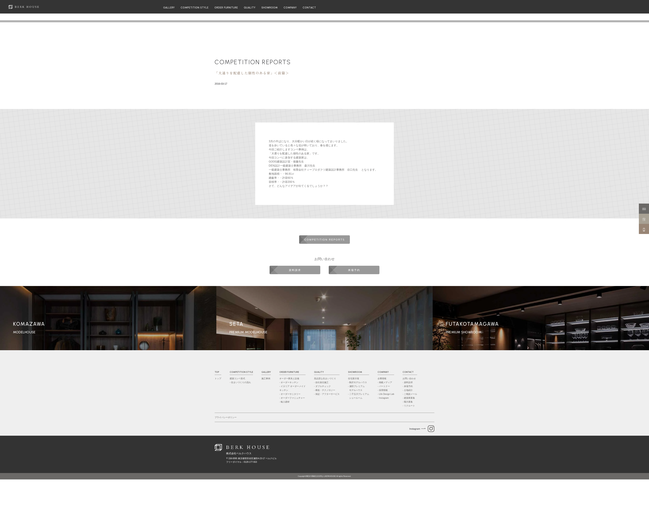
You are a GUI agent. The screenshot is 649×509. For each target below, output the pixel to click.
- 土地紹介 (408, 390)
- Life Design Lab (386, 394)
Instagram (414, 428)
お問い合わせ (409, 378)
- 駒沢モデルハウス (357, 382)
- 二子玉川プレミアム (358, 396)
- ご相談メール (410, 394)
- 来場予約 (408, 386)
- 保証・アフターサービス (327, 394)
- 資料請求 (408, 382)
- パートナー (384, 386)
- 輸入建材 (284, 402)
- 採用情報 (383, 390)
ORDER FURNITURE (226, 7)
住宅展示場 (353, 378)
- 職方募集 (408, 402)
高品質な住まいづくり (325, 378)
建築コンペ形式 (237, 378)
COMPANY (290, 7)
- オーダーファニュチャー (292, 398)
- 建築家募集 (409, 398)
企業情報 (382, 378)
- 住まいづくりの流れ (240, 382)
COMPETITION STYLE (195, 7)
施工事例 (265, 378)
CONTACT (309, 7)
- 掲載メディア (385, 382)
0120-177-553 (250, 462)
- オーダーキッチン (288, 382)
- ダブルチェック (322, 386)
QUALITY (250, 7)
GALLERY (169, 7)
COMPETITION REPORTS (253, 62)
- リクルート (409, 405)
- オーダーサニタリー (290, 394)
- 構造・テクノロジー (324, 390)
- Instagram (383, 398)
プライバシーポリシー (226, 417)
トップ (218, 378)
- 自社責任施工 (321, 382)
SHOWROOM (269, 7)
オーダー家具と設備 (289, 378)
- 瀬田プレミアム (356, 388)
